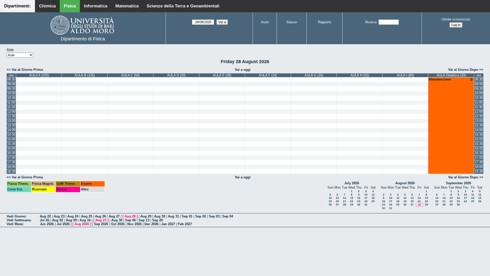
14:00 (11, 130)
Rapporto (324, 22)
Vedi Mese (15, 224)
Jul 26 (44, 220)
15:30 (11, 144)
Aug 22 (45, 216)
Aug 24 (72, 216)
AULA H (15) (359, 75)
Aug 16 (85, 220)
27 (337, 204)
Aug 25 (86, 216)
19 (330, 201)
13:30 (11, 125)
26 (330, 204)
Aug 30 (159, 216)
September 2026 (458, 183)
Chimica (47, 6)
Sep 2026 (101, 224)
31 (366, 204)
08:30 (11, 79)
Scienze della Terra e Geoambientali (183, 6)
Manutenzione (440, 79)
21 (344, 201)
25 (373, 201)
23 (358, 201)
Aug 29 (145, 216)
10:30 (11, 98)
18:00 (11, 167)
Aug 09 (71, 220)
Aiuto (265, 22)
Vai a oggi (243, 70)
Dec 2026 (151, 224)
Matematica (127, 6)
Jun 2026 (47, 224)
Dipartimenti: (17, 6)
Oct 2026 (118, 224)
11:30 (11, 107)
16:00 (11, 148)
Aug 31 (173, 216)
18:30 (11, 171)
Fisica (70, 6)
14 (344, 198)
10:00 (11, 93)
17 (366, 198)
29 (351, 204)
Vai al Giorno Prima (27, 70)
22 (351, 201)
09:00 (11, 84)
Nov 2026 (134, 224)
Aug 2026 (82, 224)
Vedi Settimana (18, 220)
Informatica (95, 6)
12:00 (11, 111)
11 (373, 194)
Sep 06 (130, 220)
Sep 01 (187, 216)
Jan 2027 (168, 224)
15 (351, 198)
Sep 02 (200, 216)
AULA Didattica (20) (451, 75)
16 (358, 198)
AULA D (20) (176, 75)
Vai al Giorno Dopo (463, 70)
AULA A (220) (39, 75)
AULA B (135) (85, 75)
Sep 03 (214, 216)
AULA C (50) (130, 75)
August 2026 (405, 183)
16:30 (11, 153)
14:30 (11, 134)
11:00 (11, 102)
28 (344, 204)
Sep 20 (157, 220)
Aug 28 (130, 216)
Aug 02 (57, 220)
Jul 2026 (63, 224)
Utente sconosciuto (456, 19)
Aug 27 (114, 216)
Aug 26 (100, 216)
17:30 (11, 162)
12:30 (11, 116)
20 (337, 201)
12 (330, 198)
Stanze (291, 22)
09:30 (11, 88)
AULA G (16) (313, 75)
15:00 (11, 139)
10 (366, 194)
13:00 (11, 121)
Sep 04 (227, 216)
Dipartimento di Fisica (83, 38)
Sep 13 (144, 220)
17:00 (11, 157)
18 (373, 198)
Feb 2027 (185, 224)
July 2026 (351, 183)
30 (358, 204)
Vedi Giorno (16, 216)
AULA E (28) (222, 75)
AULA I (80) (405, 75)
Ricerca (370, 22)
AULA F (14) (268, 75)
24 (366, 201)
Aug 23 (59, 216)
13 (337, 198)
